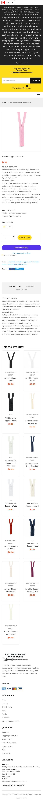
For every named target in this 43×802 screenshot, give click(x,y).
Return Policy (7, 739)
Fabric (4, 714)
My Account (20, 63)
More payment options (21, 253)
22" (4, 227)
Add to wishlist (10, 255)
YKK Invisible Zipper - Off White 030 (10, 463)
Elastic (4, 710)
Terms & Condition (9, 743)
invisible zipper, (22, 262)
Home (4, 102)
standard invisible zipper (17, 264)
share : (4, 269)
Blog (3, 750)
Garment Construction (10, 721)
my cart (28, 88)
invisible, (12, 262)
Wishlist (18, 88)
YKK (10, 415)
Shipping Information (10, 736)
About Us (5, 732)
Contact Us (6, 753)
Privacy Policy (7, 746)
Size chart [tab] (21, 289)
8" (10, 227)
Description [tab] (15, 286)
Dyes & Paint (7, 707)
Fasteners (5, 718)
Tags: (4, 262)
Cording (5, 703)
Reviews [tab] (30, 286)
